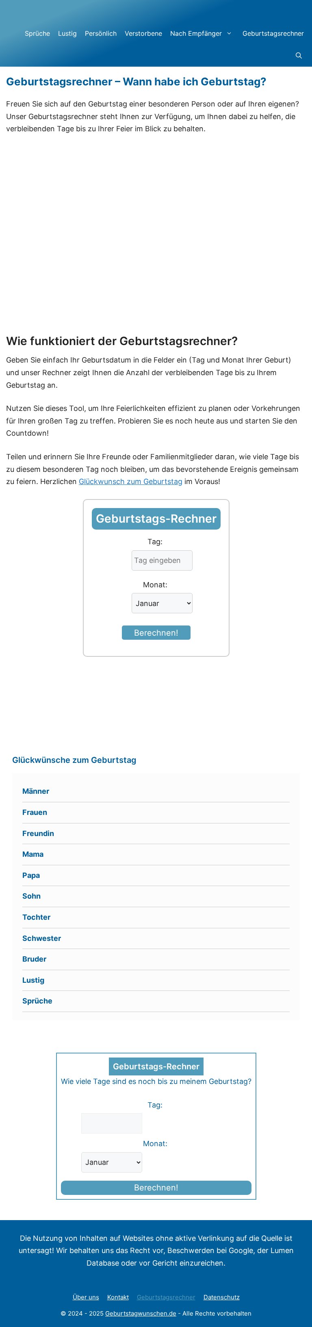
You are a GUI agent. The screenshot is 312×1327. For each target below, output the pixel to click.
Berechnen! (156, 633)
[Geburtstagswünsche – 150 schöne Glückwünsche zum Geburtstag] (71, 11)
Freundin (38, 833)
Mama (32, 854)
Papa (31, 875)
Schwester (41, 938)
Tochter (36, 917)
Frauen (34, 812)
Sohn (31, 896)
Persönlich (101, 33)
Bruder (34, 959)
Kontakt (118, 1297)
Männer (35, 791)
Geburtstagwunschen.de (140, 1313)
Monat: (155, 584)
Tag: (154, 541)
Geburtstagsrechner (273, 33)
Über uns (86, 1297)
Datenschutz (222, 1297)
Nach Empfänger (196, 33)
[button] (299, 56)
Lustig (67, 33)
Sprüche (37, 33)
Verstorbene (143, 33)
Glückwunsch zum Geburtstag (130, 481)
